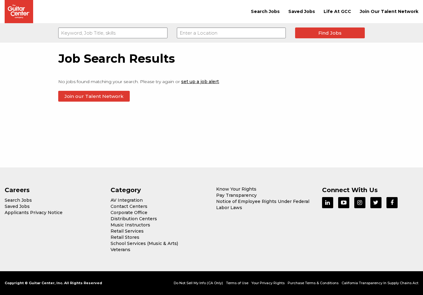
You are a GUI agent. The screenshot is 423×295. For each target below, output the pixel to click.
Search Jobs (265, 11)
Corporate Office (129, 212)
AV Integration (127, 200)
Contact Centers (129, 206)
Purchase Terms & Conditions (313, 283)
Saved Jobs (301, 11)
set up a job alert (200, 81)
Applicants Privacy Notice (34, 212)
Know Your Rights (236, 189)
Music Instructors (130, 225)
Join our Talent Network (94, 96)
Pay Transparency (236, 195)
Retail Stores (125, 237)
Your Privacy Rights (268, 283)
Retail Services (127, 231)
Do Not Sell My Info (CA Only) (198, 283)
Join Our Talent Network (389, 11)
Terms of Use (237, 283)
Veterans (120, 249)
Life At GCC (337, 11)
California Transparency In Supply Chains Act (380, 283)
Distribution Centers (134, 218)
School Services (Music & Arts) (144, 243)
